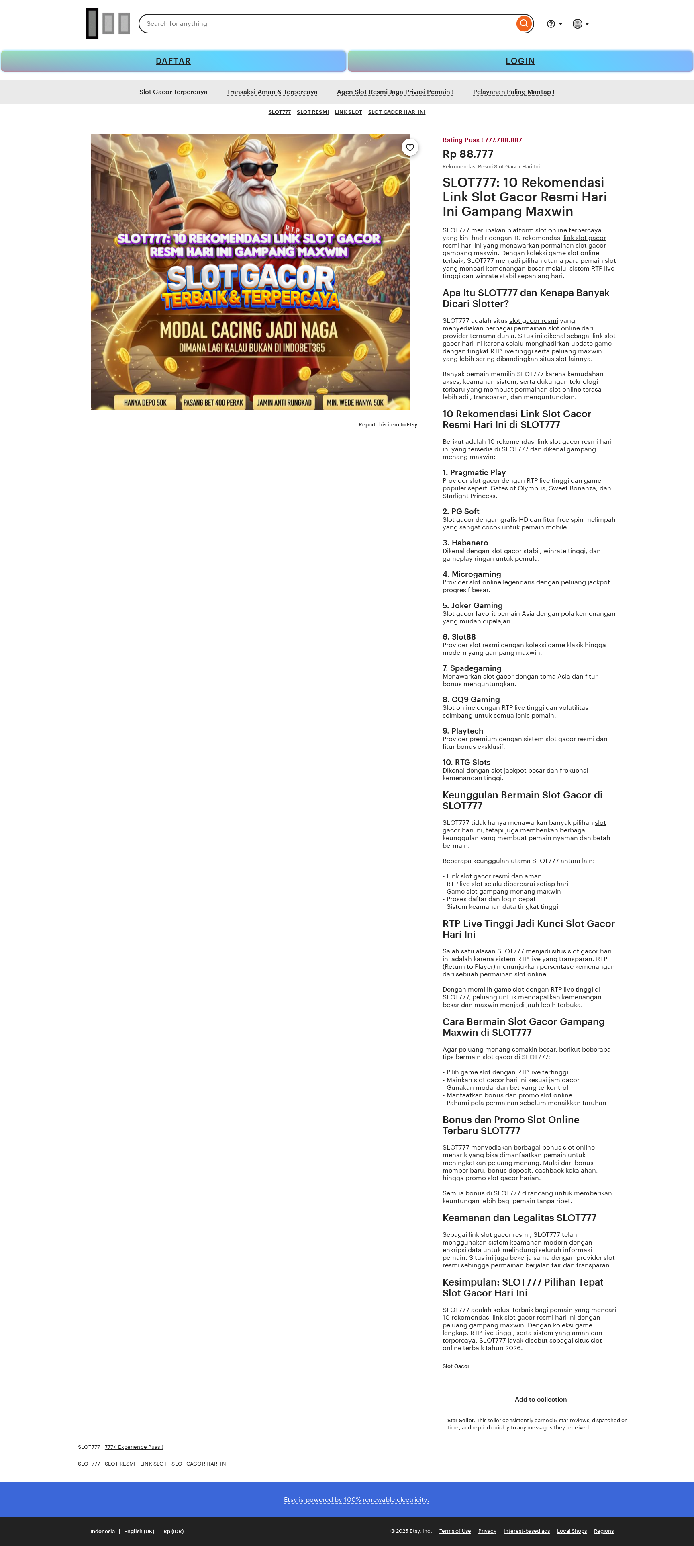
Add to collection (540, 1399)
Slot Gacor (456, 1366)
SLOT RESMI (313, 112)
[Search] (524, 23)
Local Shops (572, 1531)
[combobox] (326, 23)
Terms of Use (455, 1531)
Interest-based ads (527, 1531)
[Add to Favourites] (410, 147)
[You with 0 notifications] (581, 23)
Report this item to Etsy (388, 425)
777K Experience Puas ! (134, 1447)
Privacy (487, 1531)
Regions (604, 1531)
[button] (132, 1531)
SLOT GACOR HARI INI (396, 112)
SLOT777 (280, 112)
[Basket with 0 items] (604, 23)
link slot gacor (584, 238)
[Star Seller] (474, 1367)
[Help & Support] (554, 23)
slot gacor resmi (533, 320)
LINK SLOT (348, 112)
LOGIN (520, 61)
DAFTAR (173, 61)
